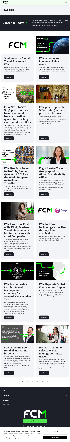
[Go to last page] (48, 381)
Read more (10, 77)
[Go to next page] (45, 381)
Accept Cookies (55, 437)
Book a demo (35, 421)
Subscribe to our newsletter (34, 426)
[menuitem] (35, 391)
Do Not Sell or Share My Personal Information (55, 432)
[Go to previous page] (25, 381)
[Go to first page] (22, 381)
